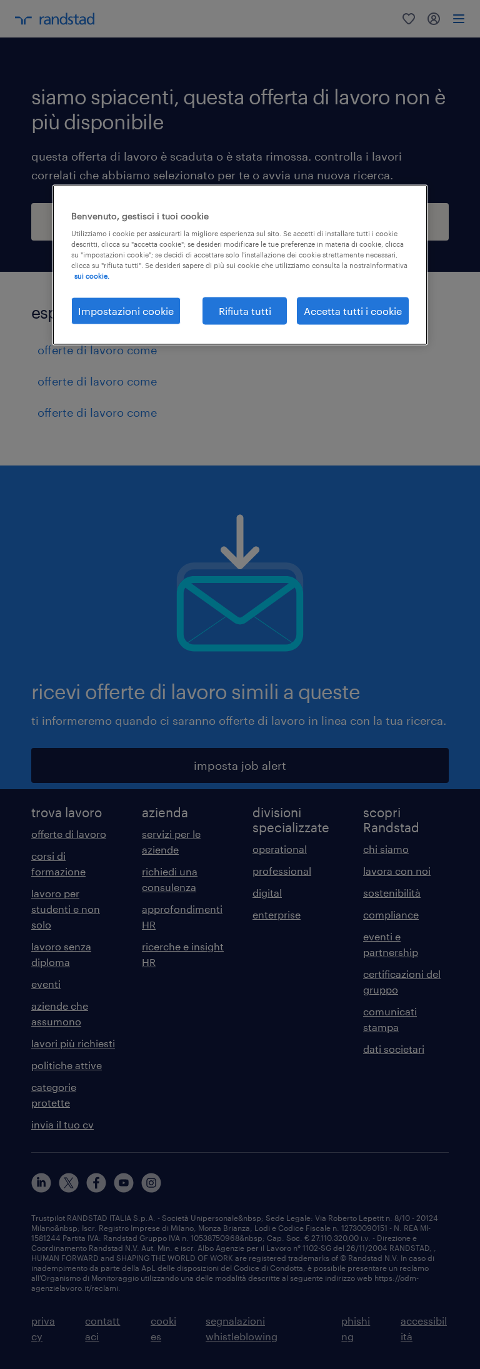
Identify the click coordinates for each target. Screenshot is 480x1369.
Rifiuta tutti (245, 310)
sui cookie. (91, 276)
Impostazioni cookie (126, 310)
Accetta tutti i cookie (353, 310)
